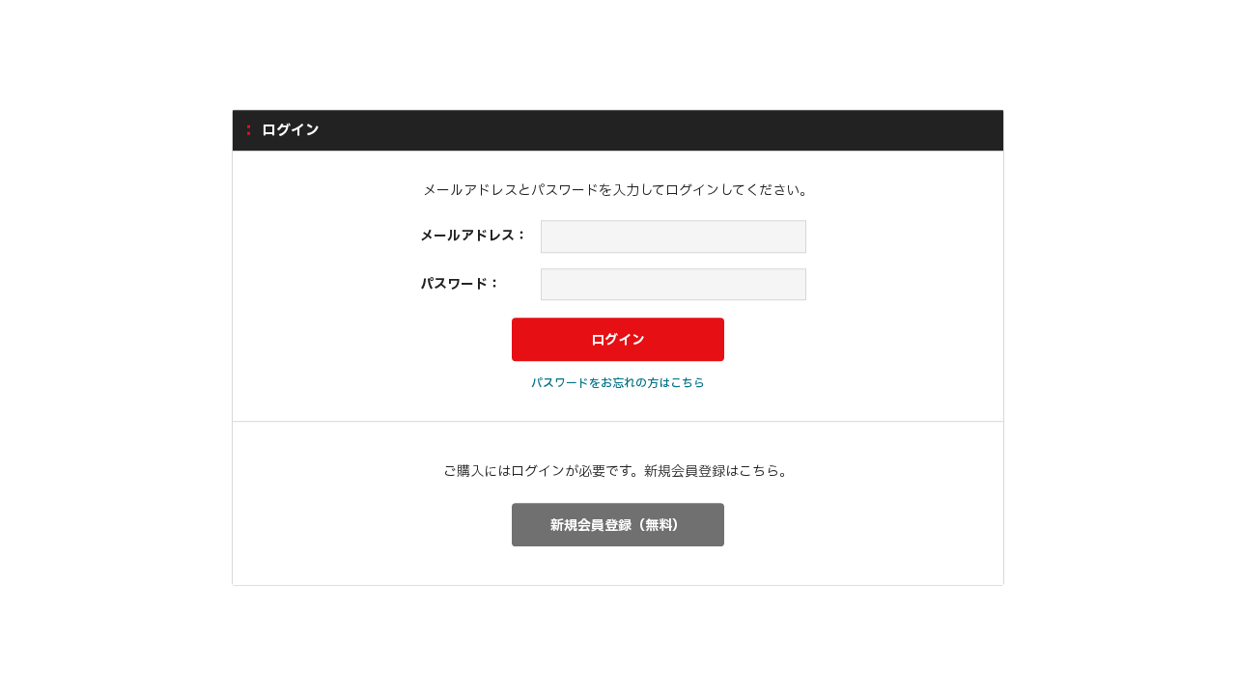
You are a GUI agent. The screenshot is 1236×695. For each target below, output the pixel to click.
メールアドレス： (474, 236)
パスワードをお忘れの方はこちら (618, 383)
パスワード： (460, 284)
